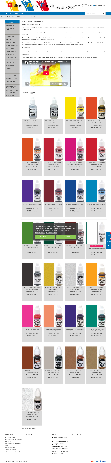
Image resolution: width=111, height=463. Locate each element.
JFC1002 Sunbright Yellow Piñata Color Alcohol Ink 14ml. (75, 121)
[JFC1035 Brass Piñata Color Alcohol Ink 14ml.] (96, 357)
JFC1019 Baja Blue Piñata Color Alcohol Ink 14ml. (96, 205)
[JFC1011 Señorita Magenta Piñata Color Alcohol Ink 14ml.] (75, 149)
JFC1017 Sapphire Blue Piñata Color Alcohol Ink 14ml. (74, 205)
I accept (66, 237)
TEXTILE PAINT (10, 36)
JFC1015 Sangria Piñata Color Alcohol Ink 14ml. (53, 205)
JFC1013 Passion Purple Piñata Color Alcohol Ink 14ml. (32, 205)
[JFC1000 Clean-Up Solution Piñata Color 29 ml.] (32, 108)
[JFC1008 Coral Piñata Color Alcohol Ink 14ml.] (53, 316)
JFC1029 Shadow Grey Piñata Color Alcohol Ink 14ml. (53, 371)
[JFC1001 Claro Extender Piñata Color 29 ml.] (53, 108)
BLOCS (8, 72)
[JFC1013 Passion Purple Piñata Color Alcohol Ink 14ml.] (32, 191)
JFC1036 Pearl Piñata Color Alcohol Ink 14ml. (32, 413)
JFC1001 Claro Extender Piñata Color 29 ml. (53, 121)
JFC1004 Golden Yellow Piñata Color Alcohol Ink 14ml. (96, 288)
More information (40, 232)
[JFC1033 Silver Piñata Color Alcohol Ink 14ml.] (75, 274)
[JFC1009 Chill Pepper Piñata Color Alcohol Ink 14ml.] (53, 149)
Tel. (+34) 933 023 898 (16, 13)
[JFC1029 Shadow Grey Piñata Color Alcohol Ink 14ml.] (53, 357)
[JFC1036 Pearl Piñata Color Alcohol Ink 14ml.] (32, 399)
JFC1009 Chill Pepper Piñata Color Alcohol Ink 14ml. (53, 163)
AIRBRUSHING (10, 25)
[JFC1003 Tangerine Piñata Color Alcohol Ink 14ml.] (96, 108)
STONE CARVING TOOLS (11, 82)
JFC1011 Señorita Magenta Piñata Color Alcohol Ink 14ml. (75, 163)
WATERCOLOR (10, 48)
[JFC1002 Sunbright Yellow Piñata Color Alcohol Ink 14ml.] (75, 108)
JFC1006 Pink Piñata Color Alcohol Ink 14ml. (32, 330)
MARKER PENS (10, 66)
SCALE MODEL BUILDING (10, 29)
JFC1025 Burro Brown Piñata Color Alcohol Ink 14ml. (32, 371)
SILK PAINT (9, 39)
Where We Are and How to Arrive (13, 444)
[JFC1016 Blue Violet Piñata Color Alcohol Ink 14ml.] (75, 316)
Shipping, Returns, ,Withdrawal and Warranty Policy (13, 438)
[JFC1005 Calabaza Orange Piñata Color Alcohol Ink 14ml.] (32, 149)
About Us (8, 441)
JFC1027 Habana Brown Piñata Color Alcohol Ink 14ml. (75, 246)
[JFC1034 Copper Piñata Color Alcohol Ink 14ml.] (75, 357)
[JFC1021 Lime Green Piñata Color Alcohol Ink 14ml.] (32, 233)
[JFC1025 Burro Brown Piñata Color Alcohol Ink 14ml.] (32, 357)
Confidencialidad (10, 447)
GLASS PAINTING (11, 42)
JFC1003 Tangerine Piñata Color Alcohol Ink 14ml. (96, 121)
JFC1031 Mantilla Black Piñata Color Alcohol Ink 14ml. (32, 288)
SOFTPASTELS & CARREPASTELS (10, 61)
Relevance (25, 92)
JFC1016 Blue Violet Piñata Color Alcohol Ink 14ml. (75, 330)
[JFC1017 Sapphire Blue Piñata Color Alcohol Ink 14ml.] (75, 191)
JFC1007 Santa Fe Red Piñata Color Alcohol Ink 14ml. (96, 163)
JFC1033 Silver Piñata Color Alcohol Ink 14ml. (75, 288)
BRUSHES (8, 69)
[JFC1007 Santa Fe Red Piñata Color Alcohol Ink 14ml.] (96, 149)
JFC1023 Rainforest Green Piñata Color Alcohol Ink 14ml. (53, 246)
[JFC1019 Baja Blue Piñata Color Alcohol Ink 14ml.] (96, 191)
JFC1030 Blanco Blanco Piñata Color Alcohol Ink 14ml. (96, 249)
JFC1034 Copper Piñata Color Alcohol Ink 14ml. (75, 371)
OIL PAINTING (10, 55)
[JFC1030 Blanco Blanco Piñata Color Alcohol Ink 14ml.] (96, 233)
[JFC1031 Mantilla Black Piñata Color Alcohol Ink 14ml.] (32, 274)
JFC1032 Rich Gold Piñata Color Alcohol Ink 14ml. (53, 288)
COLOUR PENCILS (11, 58)
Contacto (8, 454)
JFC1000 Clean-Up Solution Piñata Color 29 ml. (32, 121)
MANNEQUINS (10, 95)
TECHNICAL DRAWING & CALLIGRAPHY (12, 91)
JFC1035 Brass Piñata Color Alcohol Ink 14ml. (96, 371)
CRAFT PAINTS (10, 33)
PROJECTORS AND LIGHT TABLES (11, 87)
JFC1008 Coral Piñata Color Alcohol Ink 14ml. (53, 330)
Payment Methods (11, 449)
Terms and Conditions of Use (14, 452)
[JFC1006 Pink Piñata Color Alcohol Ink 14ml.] (32, 316)
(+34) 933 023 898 (59, 444)
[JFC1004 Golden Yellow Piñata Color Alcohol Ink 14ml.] (96, 274)
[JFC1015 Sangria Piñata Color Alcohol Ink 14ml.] (53, 191)
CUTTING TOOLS (11, 75)
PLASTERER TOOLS (11, 78)
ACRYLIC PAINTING (11, 51)
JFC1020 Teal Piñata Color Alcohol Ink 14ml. (96, 330)
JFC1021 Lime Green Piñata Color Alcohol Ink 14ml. (32, 246)
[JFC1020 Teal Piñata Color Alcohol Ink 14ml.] (96, 316)
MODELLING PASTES (12, 45)
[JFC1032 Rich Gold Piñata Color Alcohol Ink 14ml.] (53, 274)
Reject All (45, 237)
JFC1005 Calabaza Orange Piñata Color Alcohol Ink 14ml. (32, 163)
